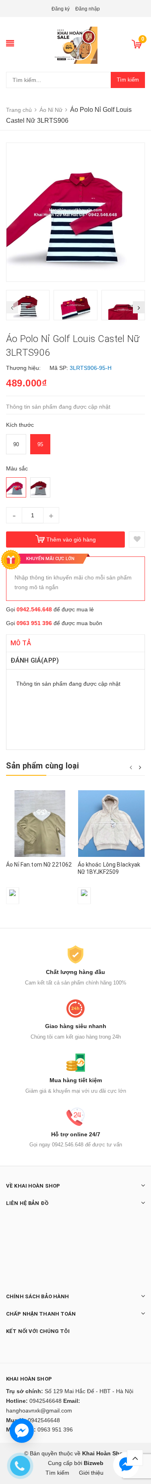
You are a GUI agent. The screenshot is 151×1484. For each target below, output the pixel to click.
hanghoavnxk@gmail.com (39, 1410)
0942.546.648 (34, 609)
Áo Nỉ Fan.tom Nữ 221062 (39, 864)
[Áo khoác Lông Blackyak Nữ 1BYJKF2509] (111, 823)
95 (40, 444)
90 (16, 444)
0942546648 (45, 1401)
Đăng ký (61, 9)
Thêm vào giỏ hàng (71, 539)
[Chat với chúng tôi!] (22, 1431)
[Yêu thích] (137, 539)
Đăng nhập (87, 9)
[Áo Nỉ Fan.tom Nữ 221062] (40, 823)
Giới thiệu (91, 1472)
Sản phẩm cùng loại (42, 765)
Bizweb (93, 1463)
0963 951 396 (34, 623)
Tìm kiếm (128, 80)
